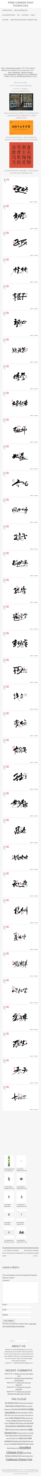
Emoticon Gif (13, 1423)
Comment (6, 1280)
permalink (25, 88)
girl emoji (30, 1423)
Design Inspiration (20, 10)
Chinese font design (22, 1412)
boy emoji (27, 1406)
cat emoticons (23, 1409)
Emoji (33, 15)
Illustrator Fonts (8, 15)
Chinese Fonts (7, 10)
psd (17, 1438)
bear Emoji (21, 1403)
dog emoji (27, 1418)
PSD (18, 15)
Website (5, 1315)
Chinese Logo (10, 1415)
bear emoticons (28, 1403)
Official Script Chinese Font (23, 1433)
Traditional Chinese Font (19, 1459)
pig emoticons (12, 1438)
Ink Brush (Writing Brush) (21, 1429)
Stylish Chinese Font (27, 1456)
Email (4, 1310)
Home (2, 68)
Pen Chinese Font (25, 1435)
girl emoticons (10, 1426)
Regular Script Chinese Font (21, 1441)
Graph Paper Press (33, 1470)
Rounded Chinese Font (18, 1444)
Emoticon (6, 1423)
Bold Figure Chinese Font (15, 1406)
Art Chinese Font (11, 1403)
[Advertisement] (20, 44)
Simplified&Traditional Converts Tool (23, 20)
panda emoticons (14, 1435)
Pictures (5, 20)
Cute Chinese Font (17, 1418)
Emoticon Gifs (22, 1423)
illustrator (11, 1429)
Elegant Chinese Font (18, 1420)
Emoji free (29, 1420)
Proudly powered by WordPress (10, 1470)
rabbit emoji (23, 1438)
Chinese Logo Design (19, 1415)
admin (25, 82)
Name (4, 1304)
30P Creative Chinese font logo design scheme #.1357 (29, 1253)
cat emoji (14, 1409)
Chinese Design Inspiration (13, 68)
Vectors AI (25, 15)
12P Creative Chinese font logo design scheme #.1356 (11, 1253)
